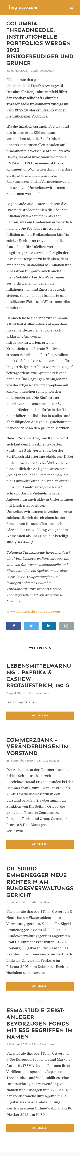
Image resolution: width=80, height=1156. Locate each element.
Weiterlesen (40, 716)
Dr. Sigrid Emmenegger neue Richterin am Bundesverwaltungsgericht (39, 882)
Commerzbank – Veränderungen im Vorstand (37, 747)
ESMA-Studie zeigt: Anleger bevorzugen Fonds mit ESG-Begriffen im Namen (39, 1024)
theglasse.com (22, 7)
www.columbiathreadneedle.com (33, 611)
